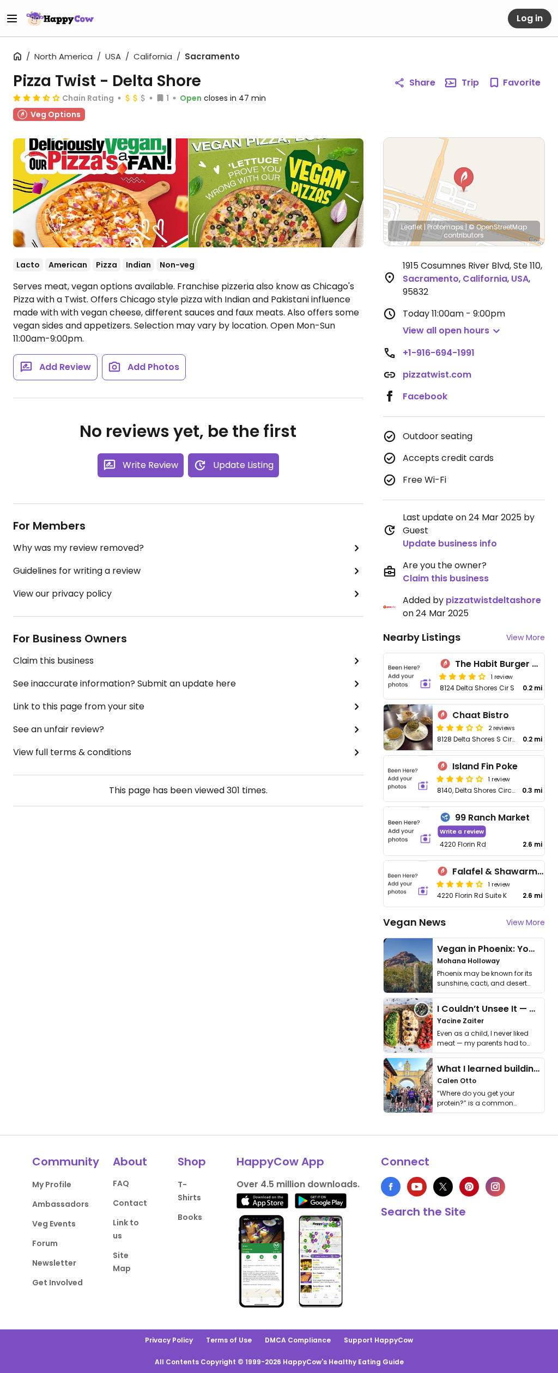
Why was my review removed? (78, 548)
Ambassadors (60, 1204)
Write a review (462, 831)
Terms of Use (229, 1340)
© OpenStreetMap (498, 227)
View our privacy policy (62, 593)
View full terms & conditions (72, 752)
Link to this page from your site (78, 706)
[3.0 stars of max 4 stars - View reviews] (459, 727)
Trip (470, 82)
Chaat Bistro (480, 715)
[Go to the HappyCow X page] (443, 1186)
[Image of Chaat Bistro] (408, 727)
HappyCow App (280, 1161)
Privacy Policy (169, 1340)
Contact (130, 1203)
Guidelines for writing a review (77, 570)
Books (190, 1217)
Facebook (425, 396)
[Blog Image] (408, 965)
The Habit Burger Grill (502, 664)
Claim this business (53, 660)
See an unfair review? (58, 729)
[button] (464, 179)
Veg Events (54, 1223)
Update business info (450, 543)
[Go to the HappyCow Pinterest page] (469, 1186)
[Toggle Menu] (12, 19)
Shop (192, 1161)
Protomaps (445, 227)
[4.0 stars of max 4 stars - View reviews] (462, 676)
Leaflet (411, 227)
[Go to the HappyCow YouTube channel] (417, 1186)
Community (65, 1161)
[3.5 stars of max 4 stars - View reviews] (36, 97)
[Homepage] (60, 18)
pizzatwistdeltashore (493, 600)
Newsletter (54, 1262)
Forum (45, 1243)
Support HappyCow (378, 1340)
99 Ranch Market (492, 817)
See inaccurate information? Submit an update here (124, 683)
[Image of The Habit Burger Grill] (410, 676)
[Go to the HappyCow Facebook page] (391, 1186)
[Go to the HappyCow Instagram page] (495, 1186)
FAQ (121, 1183)
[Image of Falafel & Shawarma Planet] (408, 884)
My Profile (51, 1184)
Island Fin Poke (485, 766)
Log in (530, 18)
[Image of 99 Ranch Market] (410, 831)
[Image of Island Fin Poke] (408, 778)
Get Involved (57, 1282)
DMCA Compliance (298, 1340)
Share (422, 82)
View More (525, 637)
